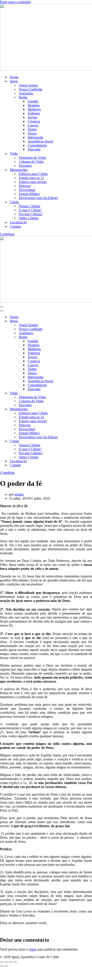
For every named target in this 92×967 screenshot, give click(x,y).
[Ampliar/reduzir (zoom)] (2, 962)
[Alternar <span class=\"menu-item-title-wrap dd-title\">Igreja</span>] (78, 321)
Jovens (32, 117)
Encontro (25, 165)
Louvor (33, 125)
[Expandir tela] (6, 962)
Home (14, 77)
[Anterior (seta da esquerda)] (2, 966)
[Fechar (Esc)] (15, 962)
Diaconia (34, 149)
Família (33, 101)
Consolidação (37, 145)
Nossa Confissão (30, 89)
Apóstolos (26, 93)
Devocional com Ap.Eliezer (38, 198)
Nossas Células (29, 206)
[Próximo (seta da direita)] (6, 966)
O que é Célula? (30, 210)
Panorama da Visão (32, 157)
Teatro (32, 129)
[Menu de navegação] (2, 306)
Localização (18, 222)
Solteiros (34, 113)
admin (19, 494)
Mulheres (34, 109)
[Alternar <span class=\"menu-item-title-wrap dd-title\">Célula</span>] (78, 441)
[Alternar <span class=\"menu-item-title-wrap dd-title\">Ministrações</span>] (78, 409)
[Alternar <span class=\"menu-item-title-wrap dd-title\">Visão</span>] (78, 393)
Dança (32, 133)
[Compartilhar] (11, 962)
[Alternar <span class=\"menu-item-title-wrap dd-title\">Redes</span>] (78, 337)
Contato (15, 226)
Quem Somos (28, 85)
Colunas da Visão (31, 161)
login (32, 949)
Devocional (27, 190)
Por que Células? (31, 214)
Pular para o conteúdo (15, 2)
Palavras (25, 186)
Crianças (34, 121)
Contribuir (7, 234)
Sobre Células (28, 218)
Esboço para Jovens (33, 182)
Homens (34, 105)
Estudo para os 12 (31, 178)
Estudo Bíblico (29, 194)
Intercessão (35, 137)
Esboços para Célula (33, 174)
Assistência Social (40, 141)
